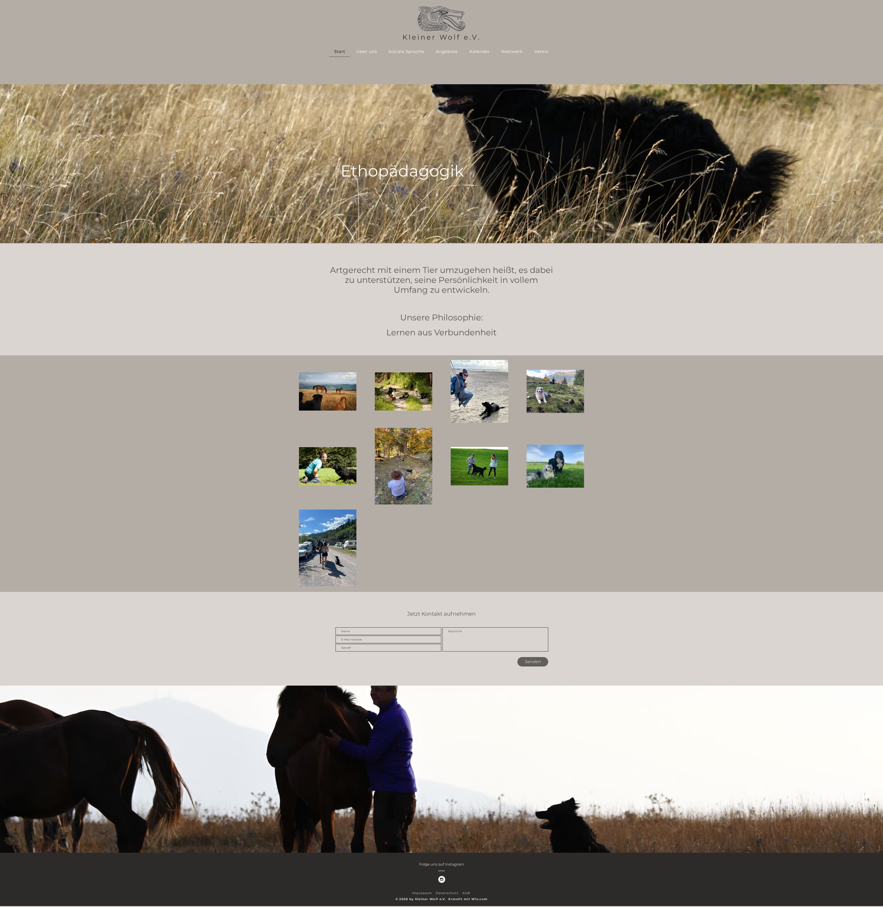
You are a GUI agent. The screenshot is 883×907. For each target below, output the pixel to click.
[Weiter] (858, 163)
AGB (466, 893)
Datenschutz (449, 893)
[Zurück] (25, 163)
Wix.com (479, 899)
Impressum (424, 893)
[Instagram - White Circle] (441, 879)
